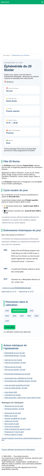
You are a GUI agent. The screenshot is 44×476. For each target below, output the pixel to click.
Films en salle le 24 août (13, 434)
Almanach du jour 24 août (14, 406)
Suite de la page (17, 288)
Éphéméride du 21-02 (9, 292)
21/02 (31, 311)
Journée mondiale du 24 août (15, 418)
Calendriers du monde (13, 395)
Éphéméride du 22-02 (26, 292)
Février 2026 (9, 327)
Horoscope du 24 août (13, 413)
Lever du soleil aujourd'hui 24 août (17, 385)
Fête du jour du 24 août (13, 367)
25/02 (29, 316)
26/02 (36, 316)
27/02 (7, 321)
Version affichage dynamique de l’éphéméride (18, 449)
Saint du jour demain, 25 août (15, 362)
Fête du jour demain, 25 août (15, 369)
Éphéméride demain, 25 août (15, 355)
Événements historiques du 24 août (17, 374)
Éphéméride (5, 2)
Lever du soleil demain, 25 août (16, 388)
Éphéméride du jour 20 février (20, 55)
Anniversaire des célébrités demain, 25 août (20, 381)
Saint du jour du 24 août (13, 360)
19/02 (7, 311)
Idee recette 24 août (12, 424)
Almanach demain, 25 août (14, 409)
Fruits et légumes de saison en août (17, 429)
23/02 (14, 316)
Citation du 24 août (11, 421)
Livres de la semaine (12, 426)
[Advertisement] (22, 30)
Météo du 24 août (11, 416)
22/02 (7, 316)
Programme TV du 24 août (14, 432)
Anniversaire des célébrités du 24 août (18, 378)
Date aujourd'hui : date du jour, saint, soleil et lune (23, 398)
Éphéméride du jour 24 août (15, 353)
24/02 (22, 316)
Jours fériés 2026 (11, 392)
